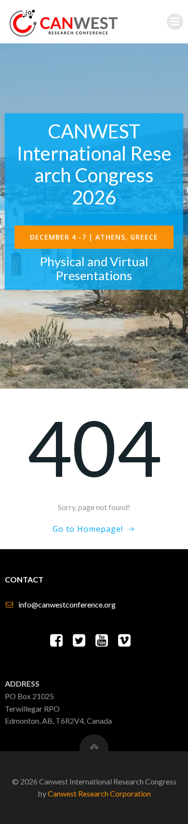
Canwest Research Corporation (99, 793)
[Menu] (175, 22)
